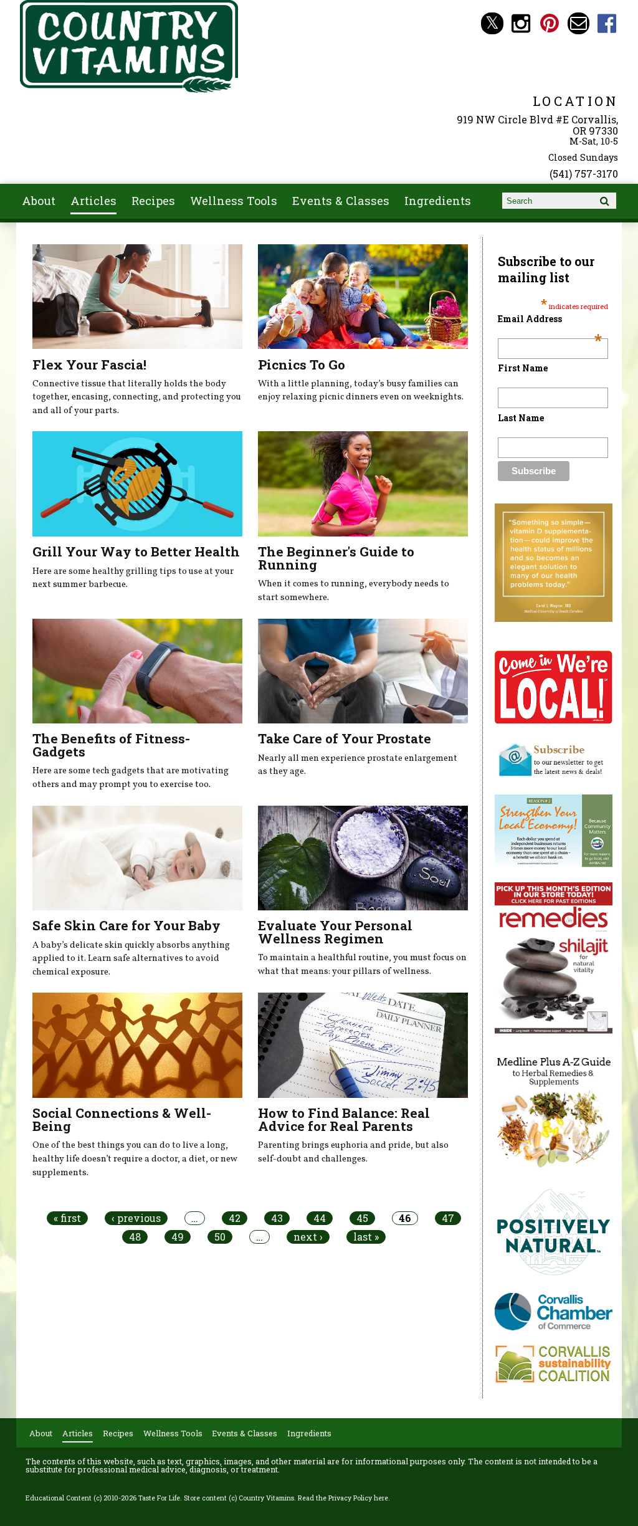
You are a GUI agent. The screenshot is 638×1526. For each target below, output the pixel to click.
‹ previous (136, 1218)
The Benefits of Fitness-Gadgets (111, 745)
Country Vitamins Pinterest (550, 23)
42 (234, 1218)
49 (177, 1237)
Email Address (549, 319)
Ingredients (437, 200)
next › (308, 1237)
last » (366, 1237)
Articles (93, 200)
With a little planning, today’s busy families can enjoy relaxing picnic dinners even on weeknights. (361, 391)
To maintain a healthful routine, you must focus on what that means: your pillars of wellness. (362, 964)
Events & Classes (340, 200)
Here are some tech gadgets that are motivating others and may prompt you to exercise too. (130, 778)
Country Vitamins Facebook (607, 23)
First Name (523, 368)
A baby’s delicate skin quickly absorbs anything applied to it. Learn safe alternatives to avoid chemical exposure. (131, 958)
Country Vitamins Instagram (521, 23)
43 (277, 1218)
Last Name (521, 418)
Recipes (153, 200)
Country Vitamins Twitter (492, 23)
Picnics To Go (301, 364)
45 (362, 1218)
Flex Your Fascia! (89, 364)
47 (448, 1218)
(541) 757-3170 (584, 173)
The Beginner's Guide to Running (336, 558)
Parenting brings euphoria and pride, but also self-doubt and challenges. (353, 1152)
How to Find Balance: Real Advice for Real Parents (344, 1119)
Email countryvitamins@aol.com (578, 23)
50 (220, 1237)
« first (67, 1218)
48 (135, 1237)
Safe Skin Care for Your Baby (126, 925)
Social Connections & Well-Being (121, 1119)
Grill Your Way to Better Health (136, 551)
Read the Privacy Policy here (343, 1498)
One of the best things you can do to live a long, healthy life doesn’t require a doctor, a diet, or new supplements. (134, 1158)
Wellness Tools (233, 200)
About (38, 200)
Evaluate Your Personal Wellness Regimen (335, 932)
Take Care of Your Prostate (344, 738)
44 (319, 1218)
